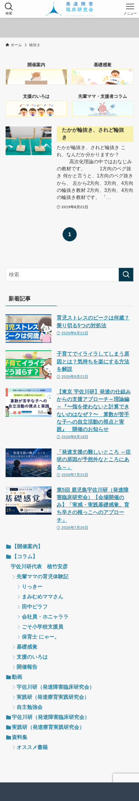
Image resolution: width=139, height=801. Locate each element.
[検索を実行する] (126, 275)
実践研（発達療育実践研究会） (53, 697)
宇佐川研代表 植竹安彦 (39, 566)
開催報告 (27, 667)
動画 (17, 677)
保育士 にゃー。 (41, 637)
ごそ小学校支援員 (42, 627)
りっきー (32, 586)
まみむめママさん (42, 596)
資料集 (19, 737)
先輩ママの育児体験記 (43, 576)
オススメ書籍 (32, 747)
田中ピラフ (35, 606)
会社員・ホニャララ (45, 617)
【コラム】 (25, 556)
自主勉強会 (30, 707)
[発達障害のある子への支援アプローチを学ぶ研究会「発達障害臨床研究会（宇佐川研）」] (69, 9)
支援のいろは (32, 657)
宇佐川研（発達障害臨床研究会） (56, 687)
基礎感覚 (27, 647)
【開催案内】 (27, 546)
